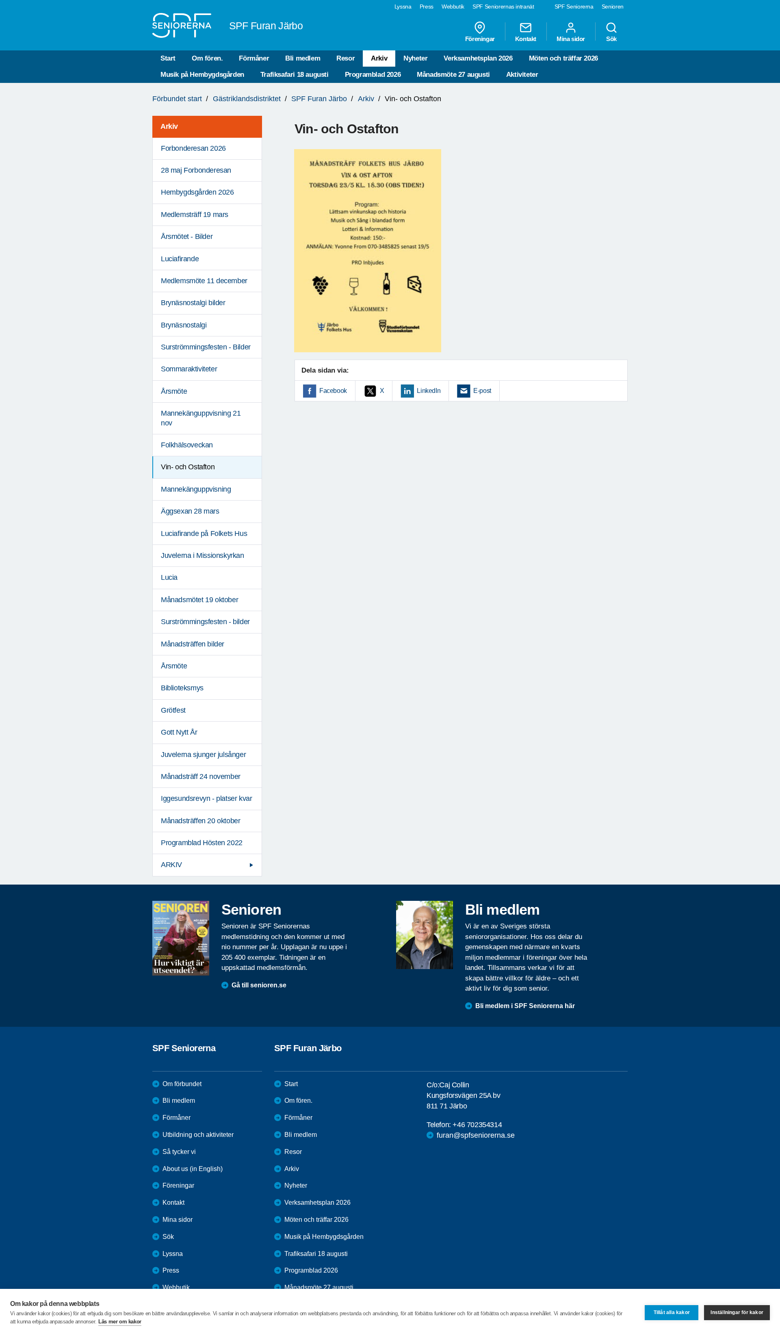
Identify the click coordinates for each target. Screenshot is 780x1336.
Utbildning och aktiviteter (198, 1134)
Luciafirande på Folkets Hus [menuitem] (204, 533)
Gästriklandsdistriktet (247, 98)
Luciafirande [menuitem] (180, 259)
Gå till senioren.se (259, 985)
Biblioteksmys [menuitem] (182, 688)
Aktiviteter (522, 74)
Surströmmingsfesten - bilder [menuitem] (205, 622)
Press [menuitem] (426, 6)
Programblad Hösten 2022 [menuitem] (202, 843)
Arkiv (379, 58)
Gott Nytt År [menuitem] (179, 732)
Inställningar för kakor (737, 1312)
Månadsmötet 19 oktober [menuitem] (199, 600)
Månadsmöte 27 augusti (453, 74)
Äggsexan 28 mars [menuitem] (190, 511)
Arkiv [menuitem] (169, 126)
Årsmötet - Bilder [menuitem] (186, 236)
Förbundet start (177, 98)
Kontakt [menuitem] (525, 38)
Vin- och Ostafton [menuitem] (187, 467)
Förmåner (254, 58)
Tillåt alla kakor (672, 1312)
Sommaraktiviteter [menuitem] (189, 369)
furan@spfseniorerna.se (476, 1135)
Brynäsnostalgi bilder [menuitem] (193, 303)
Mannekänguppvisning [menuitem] (196, 489)
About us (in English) (192, 1168)
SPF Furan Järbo (319, 98)
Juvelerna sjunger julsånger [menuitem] (203, 754)
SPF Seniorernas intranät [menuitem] (503, 6)
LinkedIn (428, 390)
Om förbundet (182, 1083)
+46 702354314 (477, 1125)
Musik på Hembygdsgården (202, 74)
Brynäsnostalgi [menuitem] (183, 325)
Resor (345, 58)
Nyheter (415, 58)
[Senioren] (180, 938)
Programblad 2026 (373, 74)
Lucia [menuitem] (169, 577)
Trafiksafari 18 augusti (294, 74)
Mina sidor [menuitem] (571, 38)
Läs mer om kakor (119, 1322)
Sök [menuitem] (611, 38)
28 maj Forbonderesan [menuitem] (196, 170)
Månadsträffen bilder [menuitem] (192, 644)
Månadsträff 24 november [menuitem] (200, 776)
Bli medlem (302, 58)
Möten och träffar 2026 (563, 58)
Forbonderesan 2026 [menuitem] (193, 148)
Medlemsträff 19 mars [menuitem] (194, 214)
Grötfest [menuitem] (173, 710)
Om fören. (207, 58)
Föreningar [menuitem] (480, 38)
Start (168, 58)
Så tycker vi (179, 1151)
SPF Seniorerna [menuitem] (574, 6)
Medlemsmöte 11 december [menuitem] (204, 281)
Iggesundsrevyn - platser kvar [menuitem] (206, 798)
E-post (482, 390)
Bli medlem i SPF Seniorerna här (525, 1005)
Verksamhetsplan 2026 (478, 58)
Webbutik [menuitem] (453, 6)
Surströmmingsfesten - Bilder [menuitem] (206, 347)
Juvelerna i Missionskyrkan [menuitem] (202, 555)
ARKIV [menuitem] (171, 865)
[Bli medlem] (424, 935)
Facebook (333, 390)
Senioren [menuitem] (613, 6)
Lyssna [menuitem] (403, 6)
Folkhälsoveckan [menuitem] (187, 445)
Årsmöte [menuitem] (174, 391)
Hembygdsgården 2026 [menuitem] (197, 192)
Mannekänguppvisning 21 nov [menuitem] (200, 418)
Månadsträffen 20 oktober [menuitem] (200, 821)
